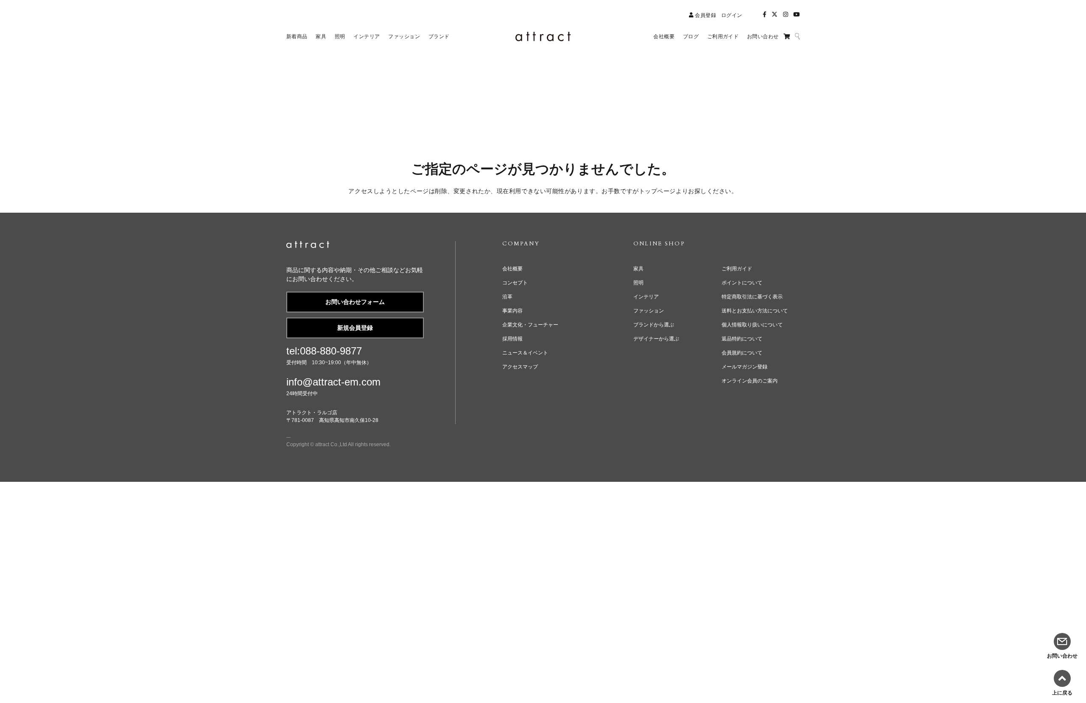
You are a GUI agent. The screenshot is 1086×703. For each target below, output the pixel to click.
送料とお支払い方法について (755, 311)
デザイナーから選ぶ (656, 339)
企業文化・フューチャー (530, 325)
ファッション (648, 311)
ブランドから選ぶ (653, 325)
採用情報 (512, 339)
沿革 (507, 297)
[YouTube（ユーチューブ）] (796, 14)
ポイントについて (742, 283)
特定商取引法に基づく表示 (752, 297)
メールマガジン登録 (744, 367)
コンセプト (515, 283)
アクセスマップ (520, 367)
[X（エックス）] (775, 14)
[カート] (787, 36)
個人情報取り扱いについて (752, 325)
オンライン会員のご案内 (750, 381)
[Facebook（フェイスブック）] (764, 14)
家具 (638, 269)
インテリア (646, 297)
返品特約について (742, 339)
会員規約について (742, 353)
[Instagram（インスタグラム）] (785, 14)
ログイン (731, 15)
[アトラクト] (307, 246)
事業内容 (512, 311)
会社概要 (512, 269)
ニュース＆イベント (525, 353)
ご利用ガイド (737, 269)
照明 (638, 283)
